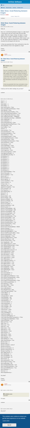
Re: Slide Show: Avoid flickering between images (13, 59)
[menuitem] (2, 5)
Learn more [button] (6, 420)
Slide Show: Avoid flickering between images (13, 12)
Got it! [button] (9, 425)
